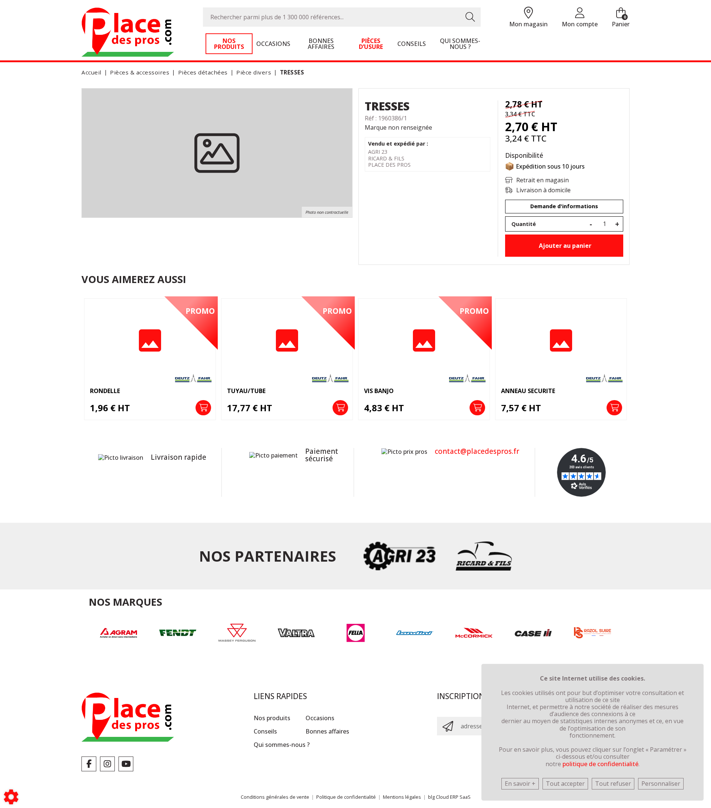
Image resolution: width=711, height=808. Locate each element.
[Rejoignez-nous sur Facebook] (88, 764)
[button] (290, 72)
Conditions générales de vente (275, 797)
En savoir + (520, 783)
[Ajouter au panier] (203, 408)
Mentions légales (402, 797)
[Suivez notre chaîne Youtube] (125, 764)
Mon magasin (528, 24)
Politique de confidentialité (346, 797)
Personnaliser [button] (660, 783)
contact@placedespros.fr (477, 451)
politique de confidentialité (600, 764)
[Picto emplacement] (528, 13)
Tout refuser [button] (613, 783)
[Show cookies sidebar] (11, 796)
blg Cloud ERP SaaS (449, 797)
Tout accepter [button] (565, 783)
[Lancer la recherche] (470, 17)
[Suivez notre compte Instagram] (107, 764)
